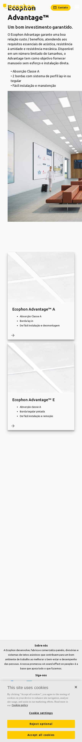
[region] (41, 711)
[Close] (76, 687)
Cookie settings (41, 713)
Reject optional (41, 724)
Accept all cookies (41, 735)
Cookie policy (20, 705)
